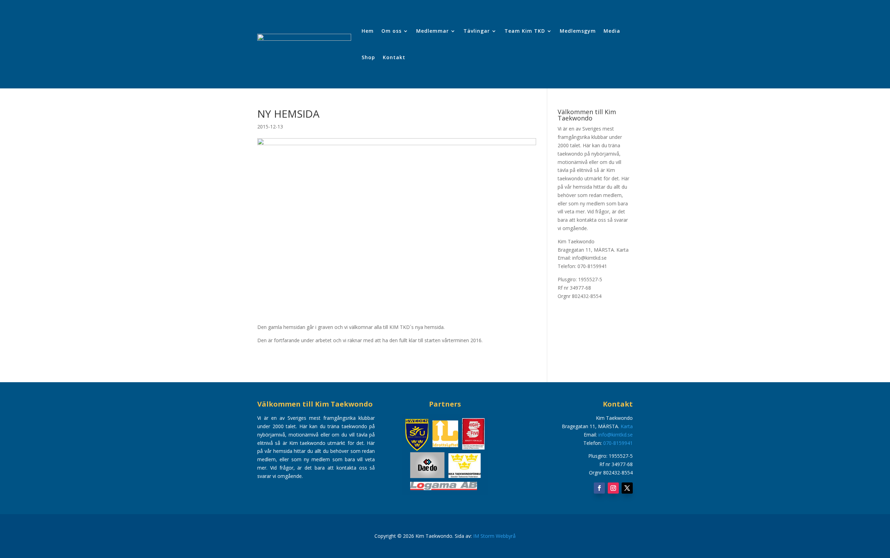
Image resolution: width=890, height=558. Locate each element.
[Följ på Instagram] (613, 488)
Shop (368, 57)
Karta (622, 249)
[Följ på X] (627, 488)
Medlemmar (432, 30)
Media (612, 30)
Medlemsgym (578, 30)
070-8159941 (618, 443)
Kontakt (394, 57)
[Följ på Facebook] (599, 488)
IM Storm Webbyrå (494, 536)
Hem (368, 30)
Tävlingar (476, 30)
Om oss (391, 30)
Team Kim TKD (524, 30)
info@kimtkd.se (615, 434)
